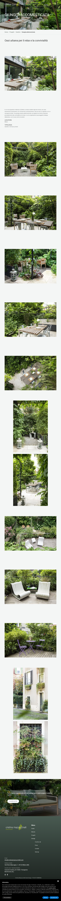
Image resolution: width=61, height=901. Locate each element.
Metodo (33, 832)
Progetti (12, 32)
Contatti (37, 848)
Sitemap (37, 852)
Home (6, 32)
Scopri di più (13, 801)
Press (36, 845)
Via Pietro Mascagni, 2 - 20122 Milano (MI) (17, 865)
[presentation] (8, 73)
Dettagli (33, 838)
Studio (33, 828)
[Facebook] (8, 875)
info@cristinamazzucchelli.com (14, 860)
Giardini (18, 32)
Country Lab (38, 842)
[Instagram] (6, 875)
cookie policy (52, 888)
